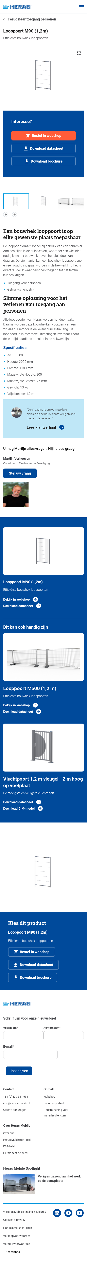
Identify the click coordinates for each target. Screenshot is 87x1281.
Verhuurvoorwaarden (16, 1244)
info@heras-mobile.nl (16, 1103)
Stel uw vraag (20, 473)
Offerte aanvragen (14, 1110)
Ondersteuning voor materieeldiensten (56, 1112)
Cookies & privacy (14, 1220)
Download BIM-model (19, 808)
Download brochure (47, 161)
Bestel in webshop (46, 135)
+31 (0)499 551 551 (15, 1096)
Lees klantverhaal (41, 427)
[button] (5, 214)
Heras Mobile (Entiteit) (17, 1140)
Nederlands (12, 1252)
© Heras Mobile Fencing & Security (24, 1212)
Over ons (8, 1133)
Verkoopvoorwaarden (17, 1236)
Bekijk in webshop (16, 599)
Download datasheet (46, 148)
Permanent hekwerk (15, 1153)
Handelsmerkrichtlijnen (17, 1228)
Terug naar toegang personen (31, 19)
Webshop (49, 1096)
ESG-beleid (10, 1146)
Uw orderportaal (54, 1103)
